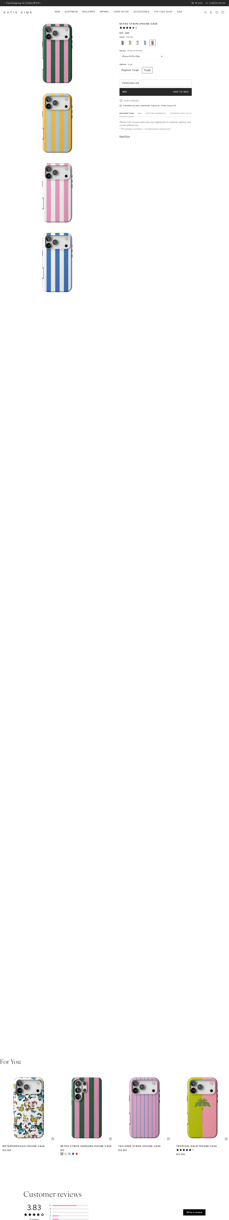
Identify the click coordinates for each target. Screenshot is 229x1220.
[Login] (211, 12)
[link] (128, 27)
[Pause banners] (4, 3)
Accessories (141, 12)
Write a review (194, 1212)
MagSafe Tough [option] (130, 70)
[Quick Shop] (52, 1139)
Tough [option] (147, 70)
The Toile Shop (163, 12)
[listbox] (155, 43)
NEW (57, 12)
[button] (69, 1205)
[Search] (205, 12)
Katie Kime (18, 12)
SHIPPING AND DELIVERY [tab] (183, 113)
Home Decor (121, 12)
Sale (180, 12)
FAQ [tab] (140, 113)
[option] (122, 43)
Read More (124, 136)
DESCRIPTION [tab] (126, 113)
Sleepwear (71, 12)
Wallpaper (88, 12)
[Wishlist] (216, 12)
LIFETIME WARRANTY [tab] (156, 113)
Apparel (104, 12)
